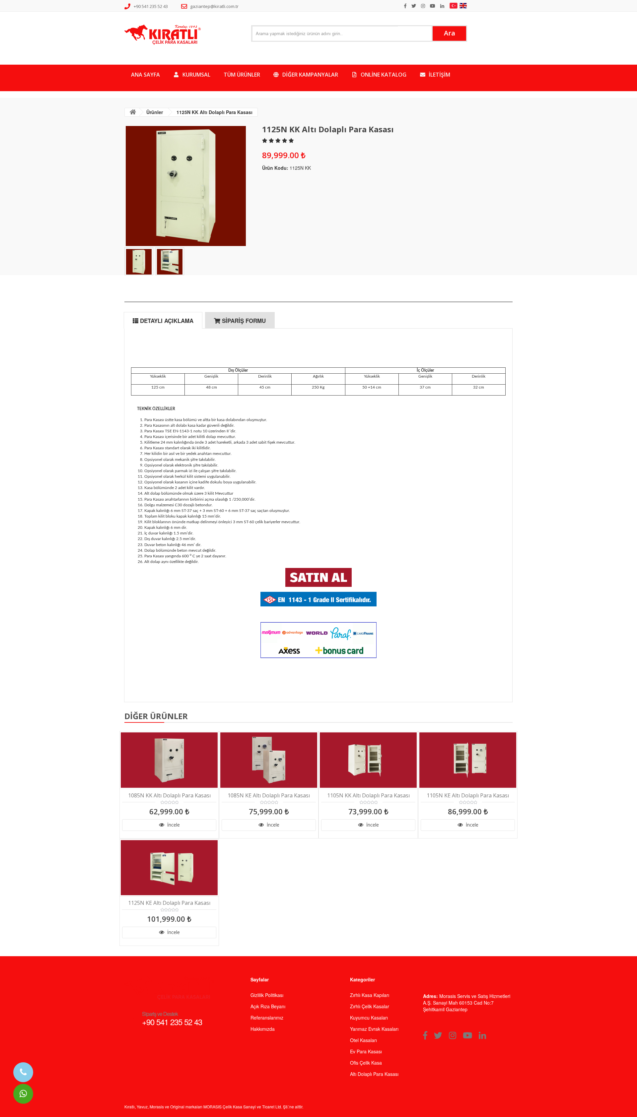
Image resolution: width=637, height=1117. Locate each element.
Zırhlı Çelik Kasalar (369, 1006)
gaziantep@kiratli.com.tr (214, 6)
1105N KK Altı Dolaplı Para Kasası (368, 795)
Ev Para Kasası (366, 1051)
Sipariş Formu (243, 321)
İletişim (438, 74)
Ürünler (154, 112)
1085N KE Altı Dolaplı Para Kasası (269, 795)
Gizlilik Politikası (266, 995)
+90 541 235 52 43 (151, 6)
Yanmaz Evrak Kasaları (374, 1028)
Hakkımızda (262, 1028)
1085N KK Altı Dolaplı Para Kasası (169, 795)
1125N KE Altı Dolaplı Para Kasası (169, 903)
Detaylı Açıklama (165, 321)
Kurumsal (195, 74)
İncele (173, 825)
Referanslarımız (266, 1017)
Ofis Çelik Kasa (366, 1062)
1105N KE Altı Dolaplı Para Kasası (468, 795)
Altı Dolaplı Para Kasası (374, 1074)
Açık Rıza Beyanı (267, 1006)
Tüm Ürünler (242, 74)
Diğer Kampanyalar (309, 74)
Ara (449, 33)
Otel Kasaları (363, 1040)
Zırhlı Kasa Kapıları (369, 995)
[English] (464, 5)
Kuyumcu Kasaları (369, 1017)
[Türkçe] (454, 5)
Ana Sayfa (145, 74)
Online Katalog (382, 74)
